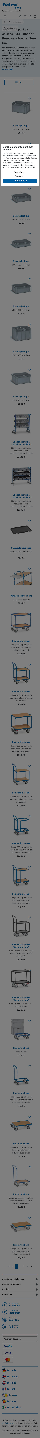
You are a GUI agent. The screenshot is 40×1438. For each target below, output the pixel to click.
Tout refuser (19, 172)
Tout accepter (20, 181)
